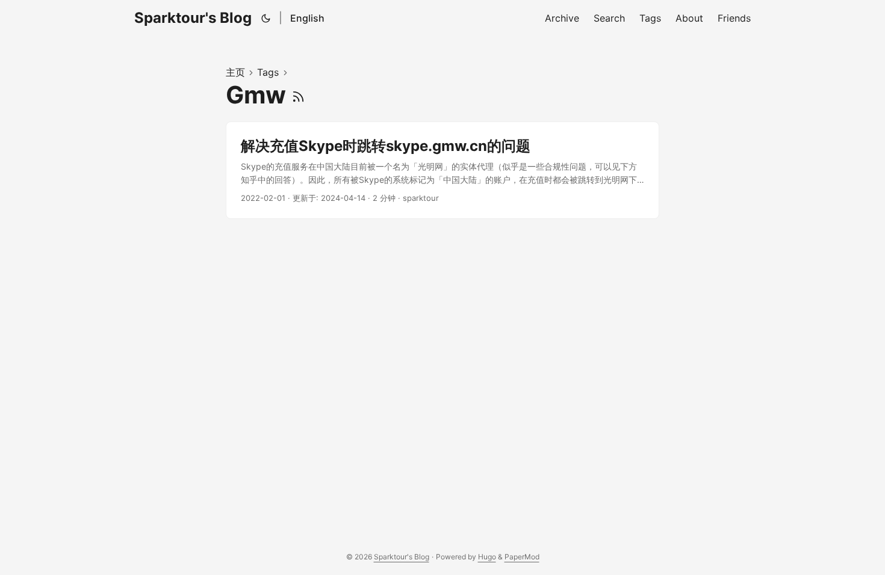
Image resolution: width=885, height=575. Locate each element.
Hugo (487, 556)
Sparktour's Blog (193, 17)
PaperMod (522, 556)
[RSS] (298, 94)
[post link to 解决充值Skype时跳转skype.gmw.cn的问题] (442, 170)
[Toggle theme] (266, 18)
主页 (235, 72)
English (307, 18)
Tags (268, 72)
